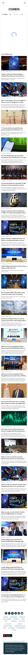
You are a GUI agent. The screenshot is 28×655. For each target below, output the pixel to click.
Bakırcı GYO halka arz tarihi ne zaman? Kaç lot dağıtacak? (12, 166)
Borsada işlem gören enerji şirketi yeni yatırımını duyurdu (12, 302)
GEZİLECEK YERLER (7, 626)
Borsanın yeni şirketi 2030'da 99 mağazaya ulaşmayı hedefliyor (14, 522)
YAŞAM (22, 619)
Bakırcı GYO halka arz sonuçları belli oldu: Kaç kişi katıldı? (13, 83)
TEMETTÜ (20, 624)
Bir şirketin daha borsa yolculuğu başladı (11, 356)
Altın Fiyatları (22, 621)
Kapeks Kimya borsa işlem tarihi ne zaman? (11, 439)
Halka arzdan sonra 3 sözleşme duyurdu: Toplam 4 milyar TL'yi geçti (13, 111)
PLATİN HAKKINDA (20, 628)
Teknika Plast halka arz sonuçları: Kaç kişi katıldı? (13, 577)
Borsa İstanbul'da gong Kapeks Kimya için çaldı (12, 328)
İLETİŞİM (14, 630)
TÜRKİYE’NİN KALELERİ (19, 626)
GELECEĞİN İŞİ (11, 628)
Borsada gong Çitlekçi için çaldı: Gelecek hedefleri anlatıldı (13, 550)
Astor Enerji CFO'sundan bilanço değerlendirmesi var (13, 384)
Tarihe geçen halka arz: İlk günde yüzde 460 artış (13, 411)
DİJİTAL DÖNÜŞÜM (7, 619)
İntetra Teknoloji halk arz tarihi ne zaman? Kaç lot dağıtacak (13, 221)
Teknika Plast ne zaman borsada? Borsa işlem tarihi (13, 494)
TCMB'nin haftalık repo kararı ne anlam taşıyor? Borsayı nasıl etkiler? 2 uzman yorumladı (12, 194)
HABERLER (5, 617)
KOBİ (6, 621)
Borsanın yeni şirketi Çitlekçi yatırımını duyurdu (12, 248)
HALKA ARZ (8, 624)
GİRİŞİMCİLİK (22, 617)
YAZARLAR (14, 621)
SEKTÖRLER (16, 619)
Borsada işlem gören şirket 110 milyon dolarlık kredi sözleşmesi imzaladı (13, 138)
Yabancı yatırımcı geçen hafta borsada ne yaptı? (13, 56)
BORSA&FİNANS (13, 617)
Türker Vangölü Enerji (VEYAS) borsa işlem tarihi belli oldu (14, 467)
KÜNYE (4, 628)
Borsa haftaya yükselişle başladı (9, 275)
